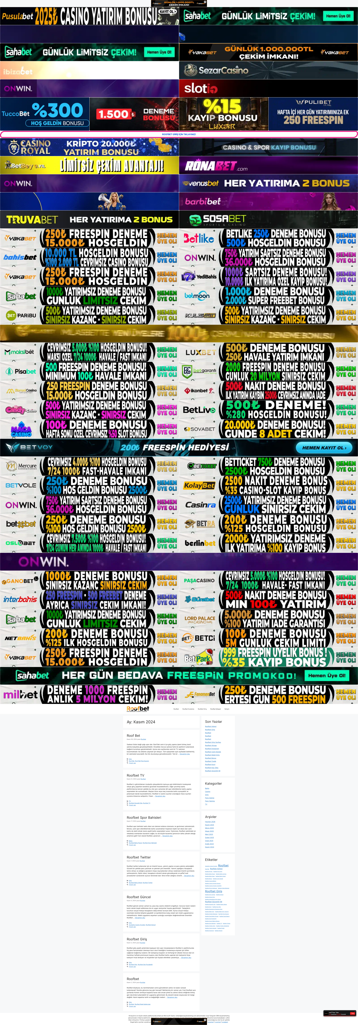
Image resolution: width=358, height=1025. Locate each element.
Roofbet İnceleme (188, 709)
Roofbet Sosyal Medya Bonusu (212, 921)
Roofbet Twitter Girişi (210, 926)
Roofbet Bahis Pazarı (135, 843)
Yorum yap (132, 763)
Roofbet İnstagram (212, 749)
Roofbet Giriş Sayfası (213, 742)
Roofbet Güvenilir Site (135, 803)
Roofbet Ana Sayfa (217, 871)
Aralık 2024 (209, 844)
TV (130, 801)
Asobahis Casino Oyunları (137, 925)
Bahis (130, 841)
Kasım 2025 (209, 825)
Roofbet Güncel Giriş (210, 897)
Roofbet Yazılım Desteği (210, 928)
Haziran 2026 (210, 822)
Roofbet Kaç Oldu (211, 768)
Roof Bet (133, 735)
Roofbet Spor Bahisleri (144, 817)
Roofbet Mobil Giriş (212, 755)
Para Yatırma (210, 801)
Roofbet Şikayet (215, 709)
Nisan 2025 (209, 831)
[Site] (89, 238)
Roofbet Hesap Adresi (221, 904)
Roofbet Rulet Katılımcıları (142, 1004)
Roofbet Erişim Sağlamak (211, 888)
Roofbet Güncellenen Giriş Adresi (213, 899)
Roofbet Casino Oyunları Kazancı (213, 883)
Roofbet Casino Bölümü (210, 881)
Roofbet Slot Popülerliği (145, 964)
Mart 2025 (209, 834)
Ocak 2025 (209, 841)
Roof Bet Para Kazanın (142, 761)
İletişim (227, 709)
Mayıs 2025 (209, 828)
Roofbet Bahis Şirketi (135, 882)
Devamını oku (185, 754)
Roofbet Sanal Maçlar (224, 916)
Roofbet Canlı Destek (213, 752)
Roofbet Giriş (202, 709)
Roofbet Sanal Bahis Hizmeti (212, 916)
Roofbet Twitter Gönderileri (222, 926)
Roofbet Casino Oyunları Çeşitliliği (213, 885)
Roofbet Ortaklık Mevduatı (211, 914)
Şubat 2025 (209, 837)
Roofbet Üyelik (210, 761)
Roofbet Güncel (139, 897)
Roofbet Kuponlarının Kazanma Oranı (213, 909)
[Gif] (179, 333)
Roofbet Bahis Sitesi (210, 876)
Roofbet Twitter (139, 857)
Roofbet (176, 709)
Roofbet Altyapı (211, 745)
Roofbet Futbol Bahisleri (223, 888)
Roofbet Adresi (210, 726)
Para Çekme (209, 798)
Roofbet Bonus (210, 758)
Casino (207, 792)
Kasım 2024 (209, 847)
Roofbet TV (135, 775)
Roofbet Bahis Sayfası (221, 874)
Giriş (130, 759)
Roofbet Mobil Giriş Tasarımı (222, 911)
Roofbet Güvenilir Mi (212, 771)
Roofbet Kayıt (210, 764)
